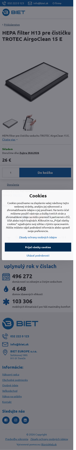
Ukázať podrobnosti (38, 255)
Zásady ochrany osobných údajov (38, 237)
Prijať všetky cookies (38, 247)
